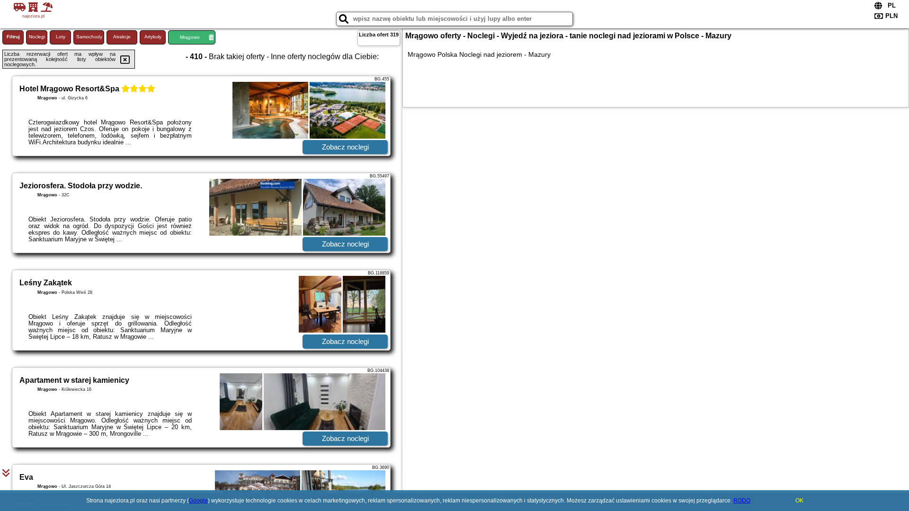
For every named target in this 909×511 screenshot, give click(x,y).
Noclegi (37, 36)
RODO (741, 500)
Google (198, 500)
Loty (60, 36)
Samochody (89, 36)
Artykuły (152, 36)
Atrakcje (122, 36)
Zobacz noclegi (345, 147)
